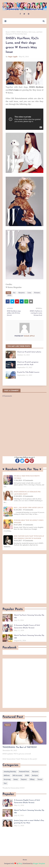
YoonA (40, 779)
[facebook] (20, 14)
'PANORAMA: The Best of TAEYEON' (20, 747)
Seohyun (35, 775)
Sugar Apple (12, 57)
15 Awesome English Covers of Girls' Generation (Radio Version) (27, 626)
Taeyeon (24, 779)
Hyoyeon (21, 293)
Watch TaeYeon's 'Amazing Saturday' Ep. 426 (29, 616)
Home (8, 32)
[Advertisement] (24, 578)
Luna (29, 293)
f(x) (14, 293)
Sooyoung (7, 779)
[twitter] (24, 14)
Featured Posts (24, 772)
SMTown (7, 775)
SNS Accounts (17, 775)
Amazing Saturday (10, 772)
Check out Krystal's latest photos (29, 352)
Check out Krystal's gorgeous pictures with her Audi (27, 363)
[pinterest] (28, 14)
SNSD (13, 32)
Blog (20, 863)
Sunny (16, 779)
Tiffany (32, 779)
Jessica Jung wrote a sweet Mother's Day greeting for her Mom (29, 822)
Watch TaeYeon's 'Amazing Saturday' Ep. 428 (29, 637)
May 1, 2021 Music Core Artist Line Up (28, 508)
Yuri (5, 783)
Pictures (37, 293)
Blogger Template (39, 863)
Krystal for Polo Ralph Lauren (28, 372)
